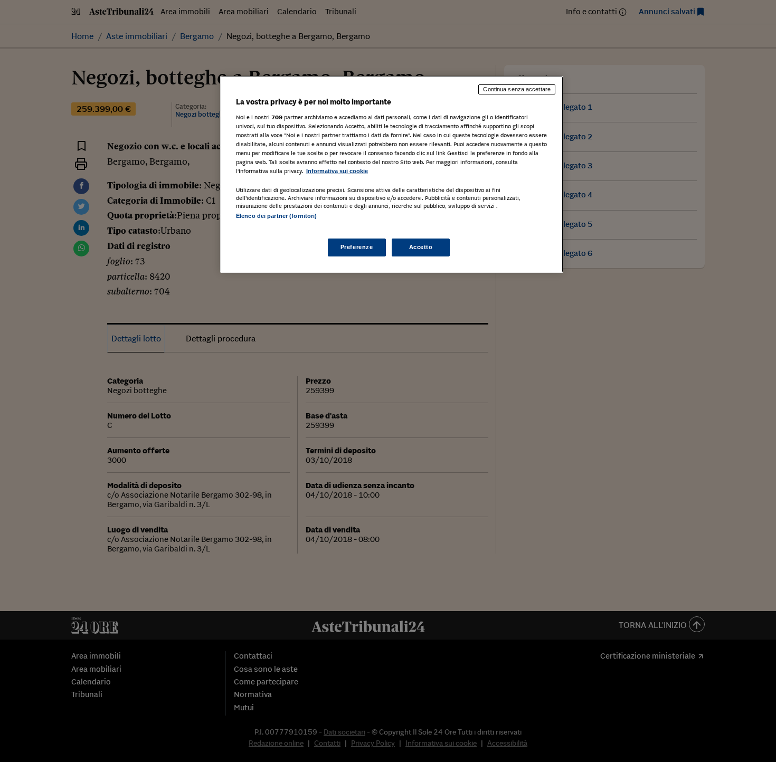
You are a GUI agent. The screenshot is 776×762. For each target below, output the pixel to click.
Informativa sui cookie (337, 171)
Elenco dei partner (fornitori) (276, 216)
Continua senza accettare (517, 89)
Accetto (421, 247)
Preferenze (356, 247)
